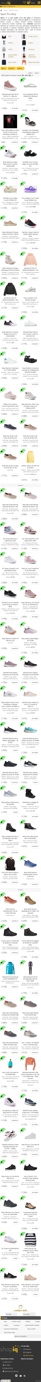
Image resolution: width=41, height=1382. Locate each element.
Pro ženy (4, 1318)
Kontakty (7, 1365)
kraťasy (30, 43)
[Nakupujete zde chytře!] (1, 10)
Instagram (28, 1352)
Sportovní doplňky (20, 1336)
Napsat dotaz (9, 1368)
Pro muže (26, 1314)
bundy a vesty (32, 36)
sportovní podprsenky (32, 56)
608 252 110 (8, 1362)
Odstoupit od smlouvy (12, 1371)
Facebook (28, 1349)
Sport (5, 10)
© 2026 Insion (38, 1380)
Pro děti (8, 1314)
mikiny (10, 49)
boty (9, 36)
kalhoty (10, 43)
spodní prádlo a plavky (12, 56)
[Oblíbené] (24, 3)
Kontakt (4, 6)
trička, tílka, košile (33, 62)
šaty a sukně (12, 62)
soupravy (31, 49)
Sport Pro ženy (13, 10)
